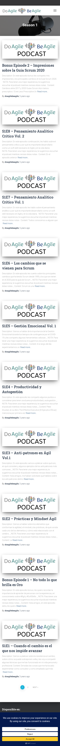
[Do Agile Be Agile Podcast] (22, 10)
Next (35, 687)
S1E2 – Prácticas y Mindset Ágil (29, 518)
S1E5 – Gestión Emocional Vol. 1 (29, 326)
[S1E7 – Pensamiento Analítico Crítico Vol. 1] (30, 181)
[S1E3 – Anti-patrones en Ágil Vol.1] (30, 437)
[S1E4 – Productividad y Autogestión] (30, 371)
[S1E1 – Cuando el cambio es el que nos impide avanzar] (30, 630)
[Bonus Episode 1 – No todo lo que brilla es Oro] (30, 564)
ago (25, 96)
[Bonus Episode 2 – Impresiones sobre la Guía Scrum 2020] (30, 49)
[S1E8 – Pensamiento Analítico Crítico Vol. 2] (30, 115)
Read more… (42, 91)
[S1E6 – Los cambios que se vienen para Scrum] (30, 247)
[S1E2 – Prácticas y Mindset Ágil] (30, 503)
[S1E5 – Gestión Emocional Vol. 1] (30, 310)
